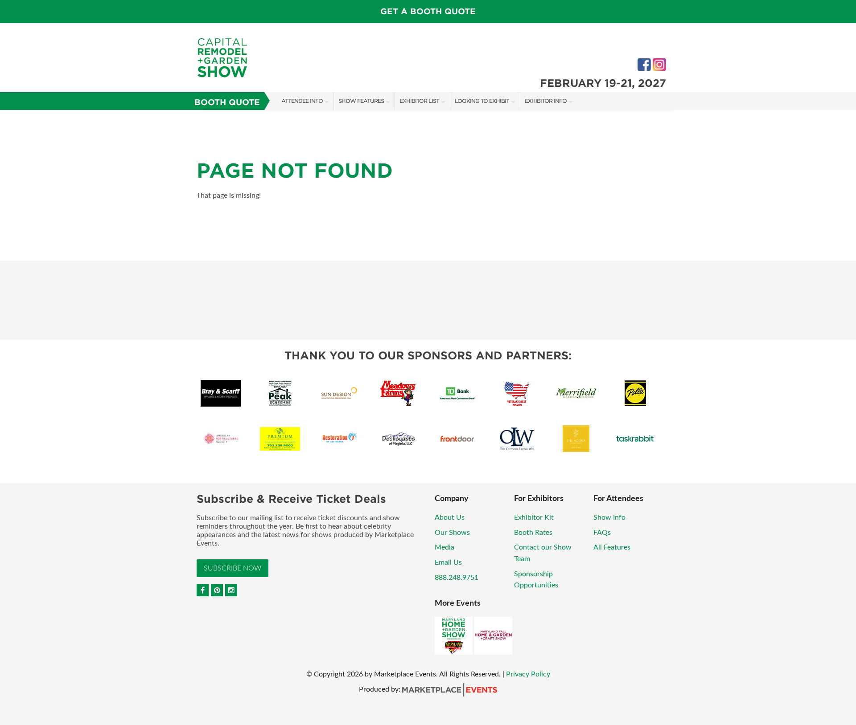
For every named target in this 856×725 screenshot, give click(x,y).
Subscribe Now (232, 568)
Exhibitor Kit (534, 517)
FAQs (602, 532)
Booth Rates (533, 532)
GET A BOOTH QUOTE (428, 11)
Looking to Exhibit (482, 101)
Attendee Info (302, 101)
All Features (611, 547)
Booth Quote (227, 102)
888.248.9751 (456, 577)
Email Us (448, 562)
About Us (450, 517)
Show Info (609, 517)
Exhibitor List (419, 101)
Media (444, 547)
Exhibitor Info (546, 101)
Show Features (361, 101)
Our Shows (452, 532)
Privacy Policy (528, 674)
